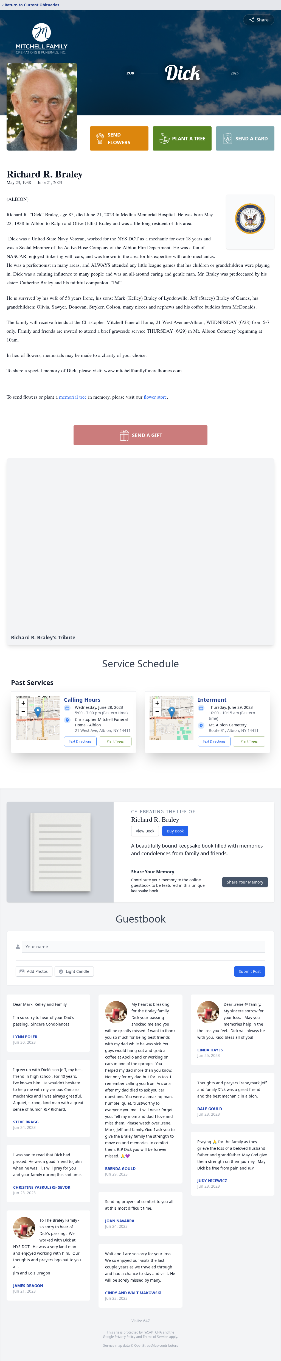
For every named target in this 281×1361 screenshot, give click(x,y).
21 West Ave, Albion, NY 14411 (103, 730)
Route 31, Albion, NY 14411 (233, 730)
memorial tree (73, 396)
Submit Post (250, 971)
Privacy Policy (125, 1336)
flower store (155, 396)
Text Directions (80, 741)
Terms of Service (155, 1336)
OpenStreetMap (146, 1345)
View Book (145, 831)
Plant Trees (115, 741)
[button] (37, 712)
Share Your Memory (245, 882)
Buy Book (175, 831)
